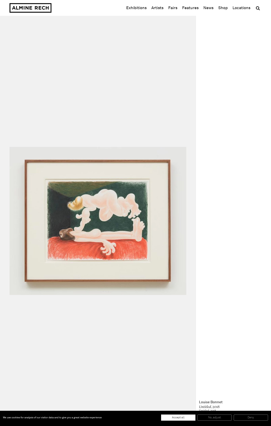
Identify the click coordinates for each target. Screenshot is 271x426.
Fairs (172, 8)
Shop (223, 8)
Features (190, 8)
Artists (157, 8)
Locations (241, 8)
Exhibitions (136, 8)
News (208, 8)
